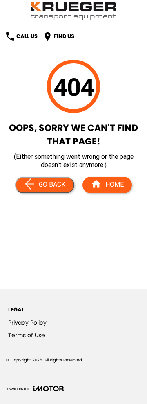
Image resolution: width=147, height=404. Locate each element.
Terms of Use (26, 335)
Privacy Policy (27, 322)
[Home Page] (73, 11)
